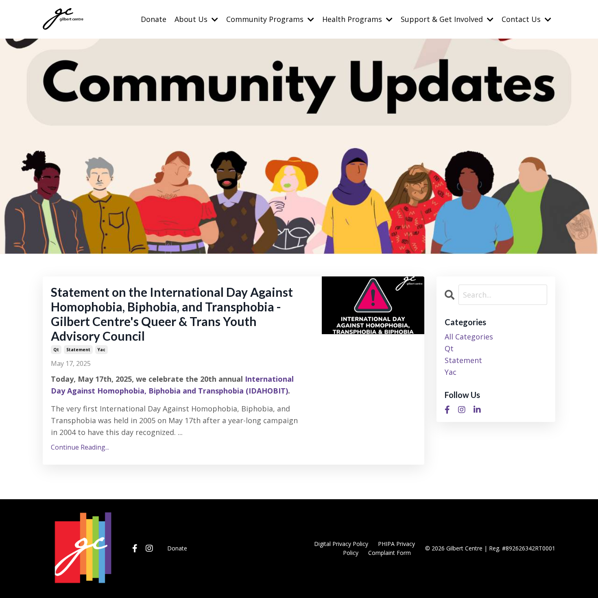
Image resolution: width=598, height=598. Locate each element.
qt (56, 349)
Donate (153, 19)
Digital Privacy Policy (341, 544)
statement (78, 349)
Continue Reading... (80, 447)
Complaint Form (389, 553)
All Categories (469, 336)
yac (101, 349)
